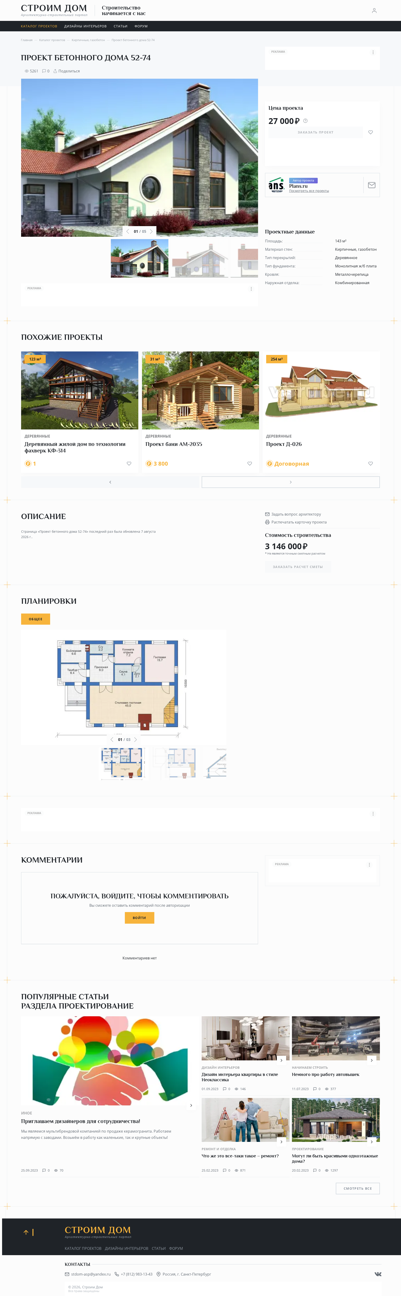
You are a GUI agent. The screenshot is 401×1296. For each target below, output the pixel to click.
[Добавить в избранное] (370, 132)
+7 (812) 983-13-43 (136, 1274)
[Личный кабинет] (374, 10)
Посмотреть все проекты (309, 190)
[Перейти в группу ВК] (378, 1274)
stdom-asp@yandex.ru (91, 1274)
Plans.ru (298, 186)
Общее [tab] (35, 619)
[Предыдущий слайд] (110, 482)
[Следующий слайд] (291, 482)
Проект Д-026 (284, 444)
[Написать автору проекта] (372, 185)
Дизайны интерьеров (126, 1248)
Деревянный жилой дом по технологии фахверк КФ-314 (75, 447)
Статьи (159, 1248)
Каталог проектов (83, 1248)
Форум (176, 1248)
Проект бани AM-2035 (174, 444)
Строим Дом (54, 10)
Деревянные (37, 436)
